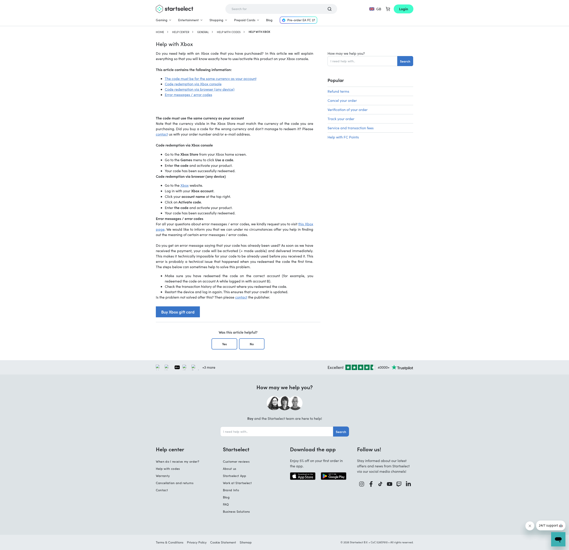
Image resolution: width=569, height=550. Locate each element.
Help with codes (229, 32)
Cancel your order (342, 100)
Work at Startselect (237, 483)
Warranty (163, 476)
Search (405, 61)
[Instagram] (361, 484)
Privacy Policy (197, 542)
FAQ (226, 504)
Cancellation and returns (174, 483)
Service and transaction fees (351, 127)
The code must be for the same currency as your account (210, 78)
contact (162, 134)
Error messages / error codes (188, 94)
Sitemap (246, 542)
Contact (162, 490)
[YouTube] (389, 484)
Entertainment (188, 20)
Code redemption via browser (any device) (200, 89)
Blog (269, 20)
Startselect (236, 449)
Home (160, 32)
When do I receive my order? (177, 461)
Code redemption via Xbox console (193, 84)
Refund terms (338, 91)
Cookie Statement (223, 542)
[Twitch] (399, 484)
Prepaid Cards (244, 20)
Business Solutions (236, 511)
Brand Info (231, 490)
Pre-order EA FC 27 (301, 20)
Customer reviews (236, 461)
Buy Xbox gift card (178, 312)
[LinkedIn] (408, 484)
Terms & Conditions (169, 542)
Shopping (216, 20)
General (203, 32)
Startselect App (234, 476)
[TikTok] (380, 484)
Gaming (161, 20)
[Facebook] (371, 484)
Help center (180, 32)
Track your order (341, 118)
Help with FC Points (343, 137)
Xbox (184, 185)
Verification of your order (348, 109)
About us (229, 468)
